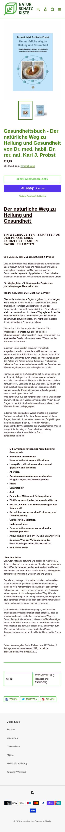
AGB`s (10, 755)
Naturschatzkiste (28, 821)
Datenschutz (13, 746)
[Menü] (59, 8)
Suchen (11, 729)
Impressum (12, 738)
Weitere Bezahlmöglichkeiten (32, 196)
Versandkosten (27, 166)
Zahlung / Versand (16, 772)
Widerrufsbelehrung (17, 763)
